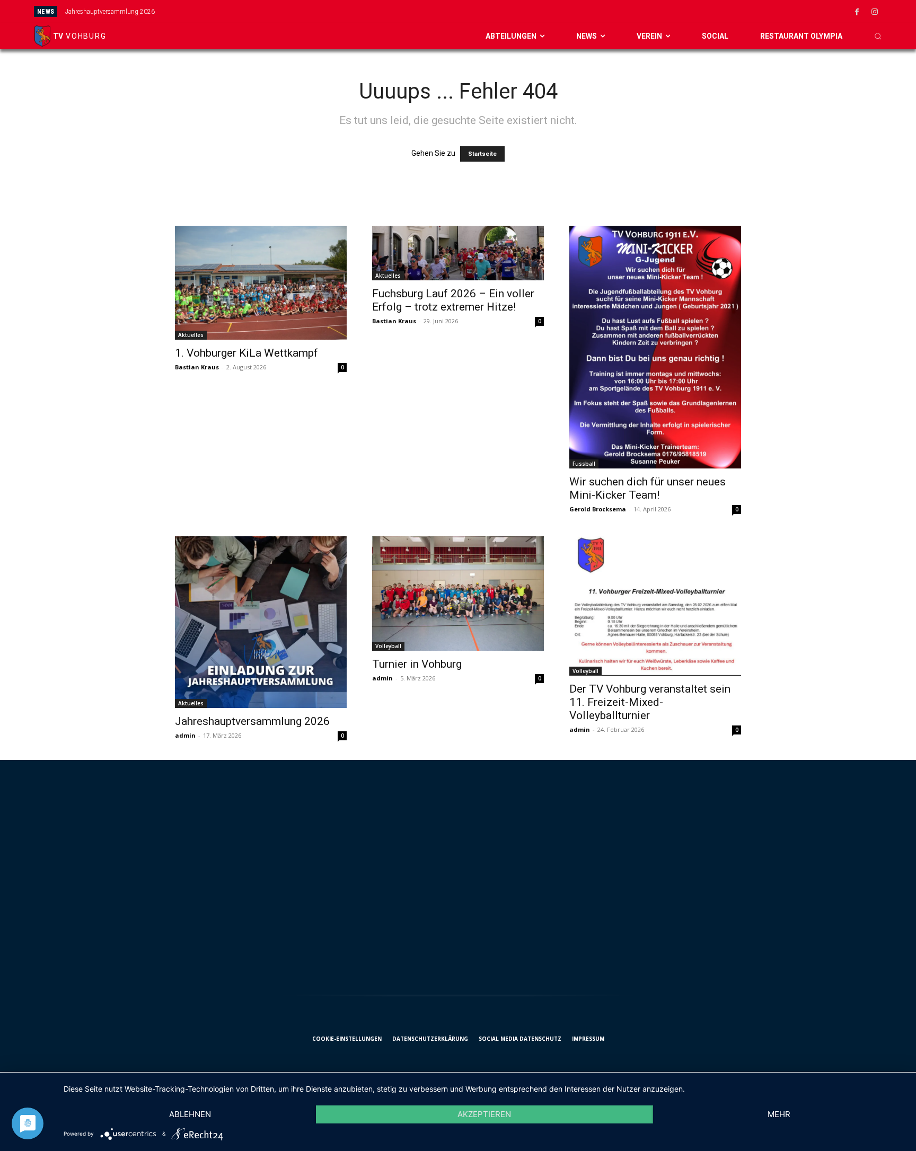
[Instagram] (874, 12)
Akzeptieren (484, 1114)
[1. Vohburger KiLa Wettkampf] (261, 283)
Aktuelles (191, 335)
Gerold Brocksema (597, 509)
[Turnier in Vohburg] (458, 593)
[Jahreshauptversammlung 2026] (261, 622)
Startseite (482, 153)
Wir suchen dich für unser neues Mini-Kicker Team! (647, 488)
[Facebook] (857, 12)
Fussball (583, 463)
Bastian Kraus (197, 367)
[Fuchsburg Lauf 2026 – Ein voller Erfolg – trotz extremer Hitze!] (458, 253)
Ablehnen (190, 1114)
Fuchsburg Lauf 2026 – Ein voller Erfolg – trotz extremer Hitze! (453, 300)
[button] (878, 36)
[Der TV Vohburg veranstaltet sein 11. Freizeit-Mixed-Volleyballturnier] (655, 605)
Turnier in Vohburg (417, 664)
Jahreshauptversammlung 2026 (110, 11)
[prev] (507, 11)
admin (185, 735)
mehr (779, 1114)
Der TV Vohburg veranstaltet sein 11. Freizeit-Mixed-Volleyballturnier (649, 702)
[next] (524, 11)
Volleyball (388, 646)
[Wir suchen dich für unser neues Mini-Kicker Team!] (655, 347)
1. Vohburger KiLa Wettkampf (246, 353)
